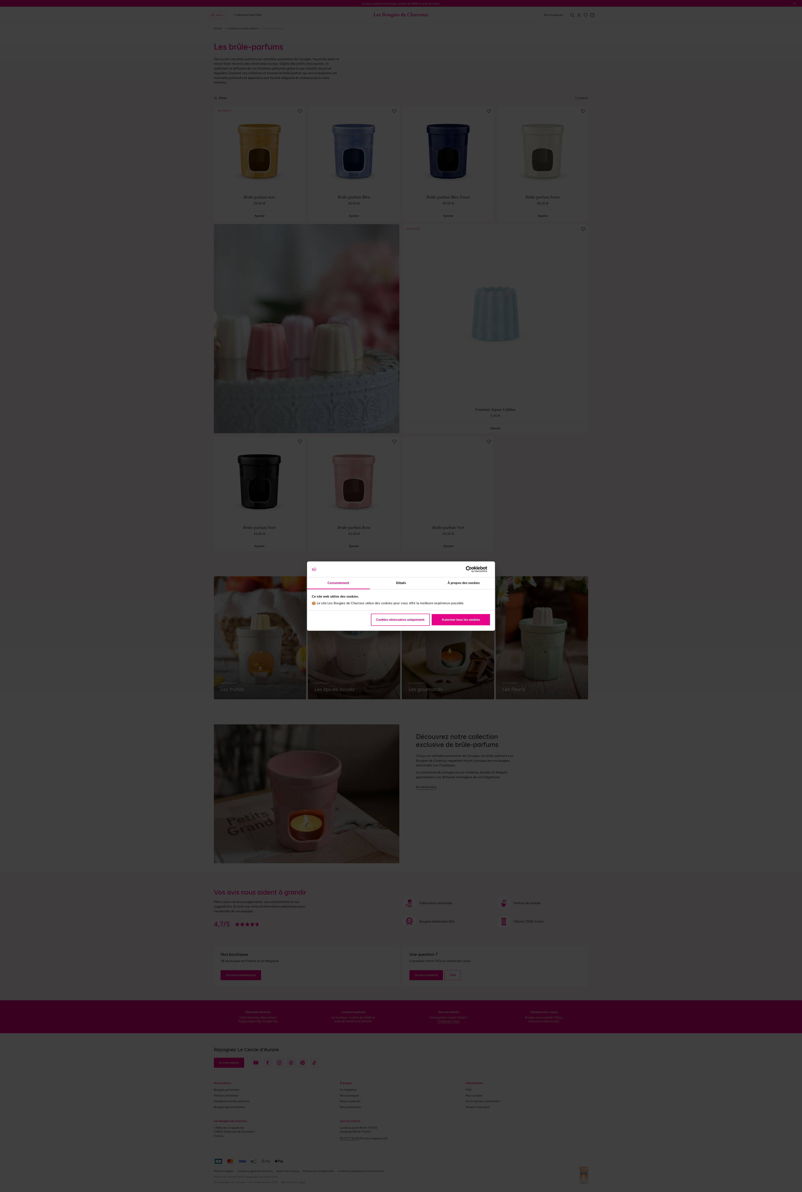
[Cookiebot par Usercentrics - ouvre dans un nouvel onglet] (472, 569)
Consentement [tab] (338, 583)
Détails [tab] (401, 583)
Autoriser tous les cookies (461, 619)
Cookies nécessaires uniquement (400, 619)
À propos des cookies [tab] (464, 583)
